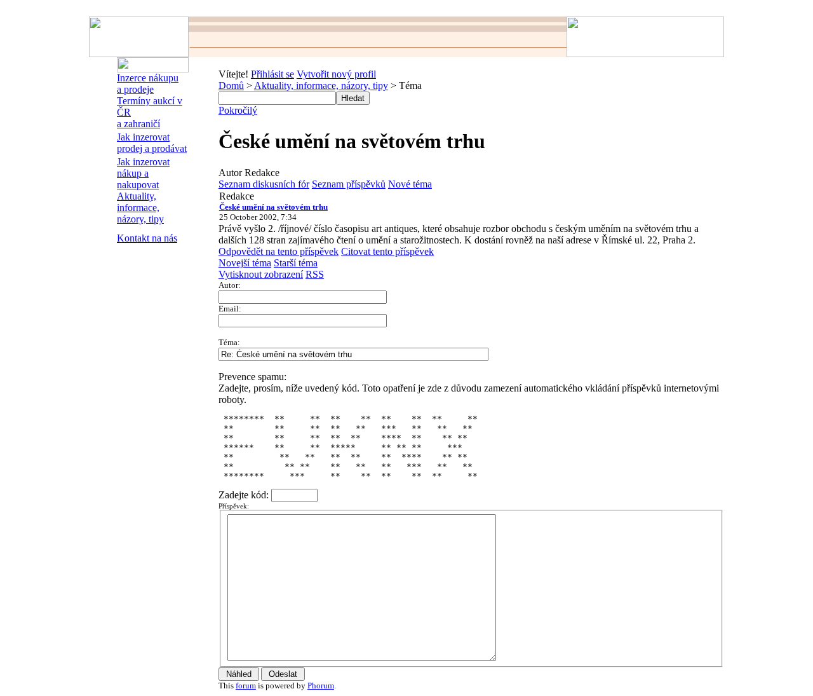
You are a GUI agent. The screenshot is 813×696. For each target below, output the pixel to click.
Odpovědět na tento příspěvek (278, 251)
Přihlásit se (272, 74)
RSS (315, 274)
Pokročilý (237, 110)
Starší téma (296, 262)
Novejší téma (244, 262)
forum (246, 685)
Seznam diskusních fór (263, 184)
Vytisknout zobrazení (260, 274)
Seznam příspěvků (349, 184)
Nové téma (410, 184)
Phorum (320, 685)
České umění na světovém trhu (273, 207)
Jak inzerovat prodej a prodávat (152, 143)
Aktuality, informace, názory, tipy (140, 207)
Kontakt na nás (147, 238)
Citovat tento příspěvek (387, 251)
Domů (231, 85)
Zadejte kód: (244, 494)
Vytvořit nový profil (336, 74)
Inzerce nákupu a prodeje (147, 83)
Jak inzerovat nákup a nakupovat (143, 173)
